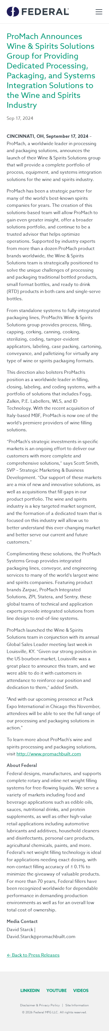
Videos (81, 990)
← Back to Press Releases (33, 955)
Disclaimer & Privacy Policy (40, 1005)
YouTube (56, 990)
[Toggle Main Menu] (99, 11)
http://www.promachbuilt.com (48, 754)
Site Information (77, 1005)
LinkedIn (30, 990)
